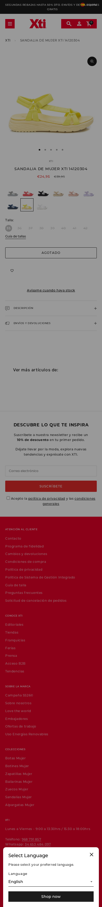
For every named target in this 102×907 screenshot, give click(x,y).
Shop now (51, 896)
